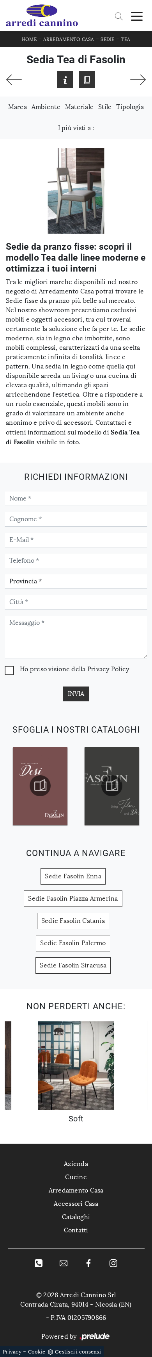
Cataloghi (76, 1217)
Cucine (76, 1177)
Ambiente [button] (46, 107)
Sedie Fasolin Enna (73, 876)
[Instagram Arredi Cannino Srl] (113, 1263)
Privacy (12, 1352)
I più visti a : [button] (76, 128)
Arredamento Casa (68, 39)
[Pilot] (14, 80)
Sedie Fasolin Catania (73, 920)
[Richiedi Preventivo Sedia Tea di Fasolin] (65, 79)
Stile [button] (104, 107)
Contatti (76, 1230)
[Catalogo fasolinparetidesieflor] (112, 786)
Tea (125, 39)
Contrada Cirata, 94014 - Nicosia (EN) (75, 1304)
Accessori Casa (76, 1203)
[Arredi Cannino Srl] (42, 15)
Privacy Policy (108, 669)
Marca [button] (17, 107)
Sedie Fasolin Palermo (73, 943)
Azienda (76, 1163)
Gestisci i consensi (78, 1352)
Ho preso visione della (74, 669)
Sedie (107, 39)
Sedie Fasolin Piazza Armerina (73, 898)
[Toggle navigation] (136, 15)
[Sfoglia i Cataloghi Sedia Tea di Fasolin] (87, 79)
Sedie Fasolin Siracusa (73, 965)
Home (29, 39)
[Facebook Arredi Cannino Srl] (88, 1263)
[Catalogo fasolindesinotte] (40, 786)
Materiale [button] (79, 107)
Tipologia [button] (130, 107)
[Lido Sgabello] (138, 80)
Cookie (37, 1352)
